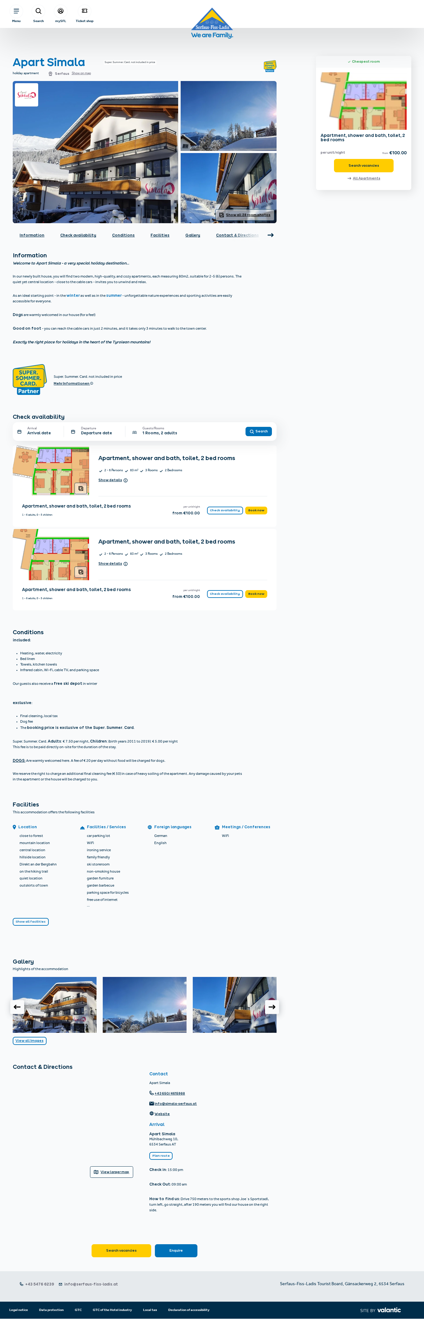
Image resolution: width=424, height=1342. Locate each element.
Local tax (150, 1310)
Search (38, 21)
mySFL (60, 21)
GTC (78, 1310)
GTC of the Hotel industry (112, 1310)
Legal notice (18, 1310)
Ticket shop (84, 21)
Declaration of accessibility (189, 1310)
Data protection (51, 1310)
